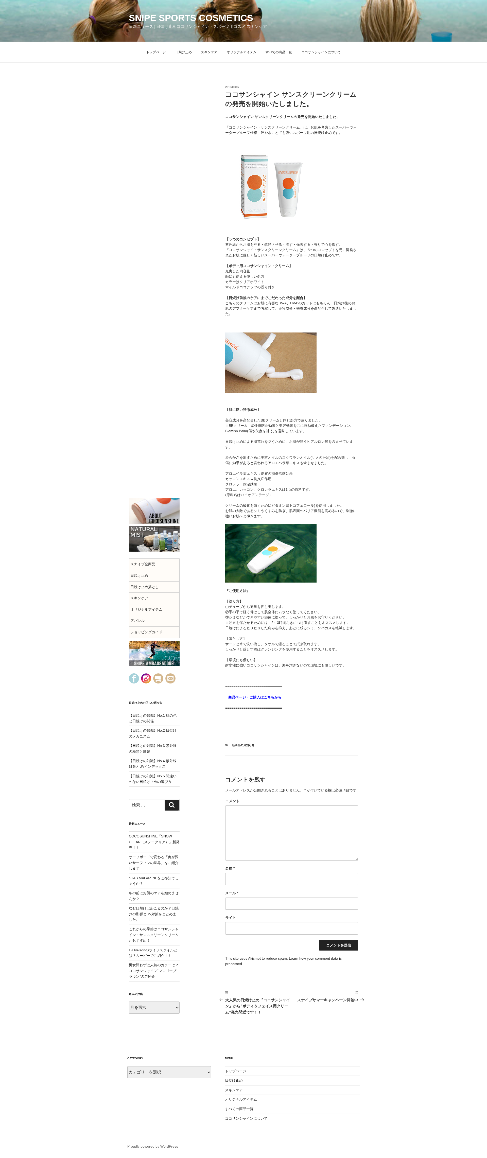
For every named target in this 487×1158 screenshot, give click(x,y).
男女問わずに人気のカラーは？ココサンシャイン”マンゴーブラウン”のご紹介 (154, 970)
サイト (230, 918)
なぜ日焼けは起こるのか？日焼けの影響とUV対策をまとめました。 (154, 914)
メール (231, 893)
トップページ (156, 52)
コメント (232, 801)
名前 (230, 868)
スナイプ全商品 (142, 564)
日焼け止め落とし (144, 587)
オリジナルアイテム (241, 52)
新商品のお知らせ (243, 745)
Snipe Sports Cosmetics (191, 18)
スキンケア (209, 52)
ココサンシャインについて (321, 52)
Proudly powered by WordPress (152, 1146)
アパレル (137, 621)
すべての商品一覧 (279, 52)
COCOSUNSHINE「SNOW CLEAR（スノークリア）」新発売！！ (154, 842)
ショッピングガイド (146, 632)
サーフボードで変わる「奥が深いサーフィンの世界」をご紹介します (154, 862)
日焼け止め (183, 52)
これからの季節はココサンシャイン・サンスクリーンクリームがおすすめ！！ (154, 934)
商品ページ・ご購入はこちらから (253, 697)
